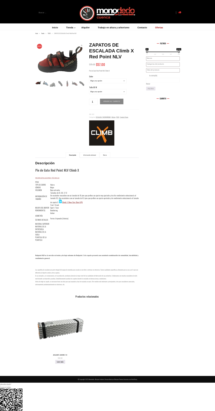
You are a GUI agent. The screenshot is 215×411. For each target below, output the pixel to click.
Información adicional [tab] (89, 155)
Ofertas (159, 27)
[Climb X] (101, 133)
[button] (107, 384)
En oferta (153, 75)
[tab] (87, 178)
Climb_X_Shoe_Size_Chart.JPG (72, 202)
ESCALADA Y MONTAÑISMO (103, 117)
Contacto (142, 27)
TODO (117, 117)
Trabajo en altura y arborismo (113, 27)
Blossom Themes (118, 379)
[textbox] (163, 58)
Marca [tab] (105, 155)
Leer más (60, 361)
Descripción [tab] (72, 155)
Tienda (69, 27)
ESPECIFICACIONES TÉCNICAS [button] (48, 178)
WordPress (134, 379)
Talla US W (93, 87)
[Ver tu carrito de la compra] (179, 13)
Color (91, 76)
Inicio (55, 27)
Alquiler (85, 27)
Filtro (151, 89)
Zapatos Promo (124, 117)
